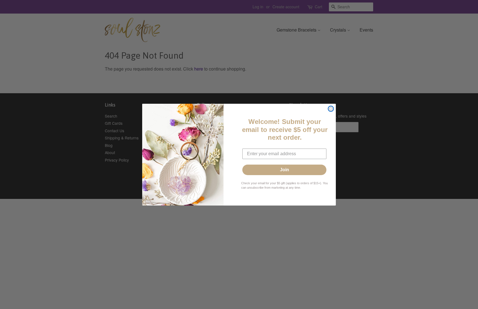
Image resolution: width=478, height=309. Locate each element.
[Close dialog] (331, 108)
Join (284, 169)
